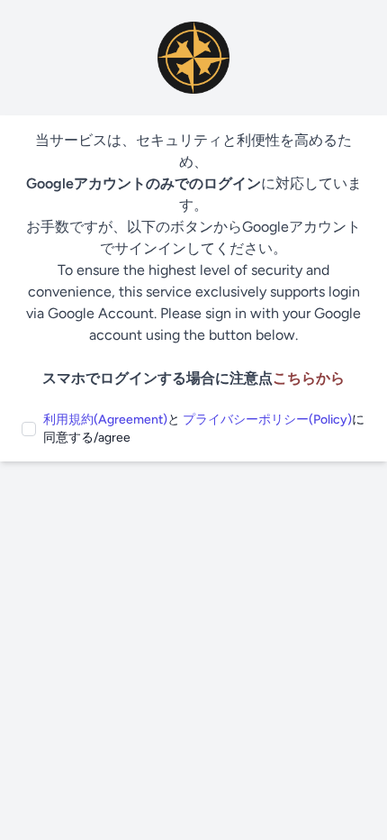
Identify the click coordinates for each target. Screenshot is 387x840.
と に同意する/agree (203, 428)
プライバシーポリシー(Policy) (267, 419)
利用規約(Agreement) (105, 419)
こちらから (309, 378)
